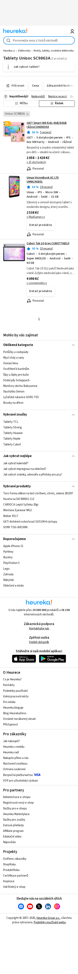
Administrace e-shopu (16, 797)
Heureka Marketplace (16, 814)
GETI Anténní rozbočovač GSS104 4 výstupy (30, 522)
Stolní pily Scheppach (16, 380)
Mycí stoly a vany (13, 358)
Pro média (9, 702)
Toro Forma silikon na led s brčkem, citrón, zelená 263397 (38, 493)
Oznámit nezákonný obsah (19, 719)
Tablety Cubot (12, 444)
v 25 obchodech (36, 162)
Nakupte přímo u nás (16, 758)
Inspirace (8, 881)
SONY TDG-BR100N (15, 527)
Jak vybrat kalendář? (15, 463)
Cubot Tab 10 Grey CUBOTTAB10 (48, 243)
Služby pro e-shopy (15, 808)
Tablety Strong (12, 427)
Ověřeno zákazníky (14, 859)
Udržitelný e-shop (14, 887)
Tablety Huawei (13, 433)
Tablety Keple (11, 439)
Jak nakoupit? (11, 741)
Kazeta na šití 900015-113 (18, 499)
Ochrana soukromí (14, 769)
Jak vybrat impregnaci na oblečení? (24, 469)
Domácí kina (10, 363)
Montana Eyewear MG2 (17, 510)
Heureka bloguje (13, 708)
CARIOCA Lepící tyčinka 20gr (21, 505)
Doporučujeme (14, 539)
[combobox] (39, 40)
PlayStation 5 (11, 563)
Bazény (8, 557)
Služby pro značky (14, 820)
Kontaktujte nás (39, 628)
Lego (6, 569)
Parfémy (8, 552)
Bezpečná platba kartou (18, 775)
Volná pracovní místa (15, 696)
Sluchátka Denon (13, 391)
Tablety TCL (10, 422)
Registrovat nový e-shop (18, 803)
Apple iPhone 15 (13, 546)
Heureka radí (11, 752)
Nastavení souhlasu (15, 764)
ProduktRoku (11, 870)
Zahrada (8, 574)
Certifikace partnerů (15, 876)
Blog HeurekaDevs (14, 713)
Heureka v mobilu (13, 747)
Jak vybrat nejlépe (17, 456)
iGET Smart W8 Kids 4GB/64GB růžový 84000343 (47, 125)
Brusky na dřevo (13, 403)
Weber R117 (10, 516)
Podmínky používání (15, 691)
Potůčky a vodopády (15, 352)
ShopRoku (9, 864)
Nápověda (9, 842)
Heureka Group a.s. (48, 918)
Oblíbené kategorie (18, 345)
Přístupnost (10, 724)
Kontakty (9, 685)
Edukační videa (12, 836)
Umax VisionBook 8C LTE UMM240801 (43, 180)
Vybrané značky (15, 414)
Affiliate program (13, 831)
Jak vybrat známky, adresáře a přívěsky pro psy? (32, 474)
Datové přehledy (13, 825)
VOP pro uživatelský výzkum (20, 781)
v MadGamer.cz (36, 217)
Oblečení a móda (13, 586)
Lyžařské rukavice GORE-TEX (21, 397)
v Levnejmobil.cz (37, 283)
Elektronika (24, 51)
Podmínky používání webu (50, 922)
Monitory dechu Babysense (20, 386)
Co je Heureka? (12, 679)
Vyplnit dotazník (39, 642)
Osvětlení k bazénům (16, 369)
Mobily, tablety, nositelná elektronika (54, 51)
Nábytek (8, 580)
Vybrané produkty (17, 486)
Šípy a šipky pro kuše (16, 375)
